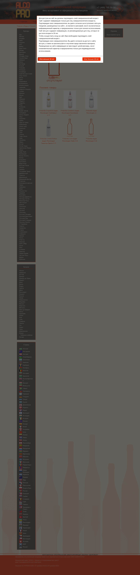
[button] (47, 59)
